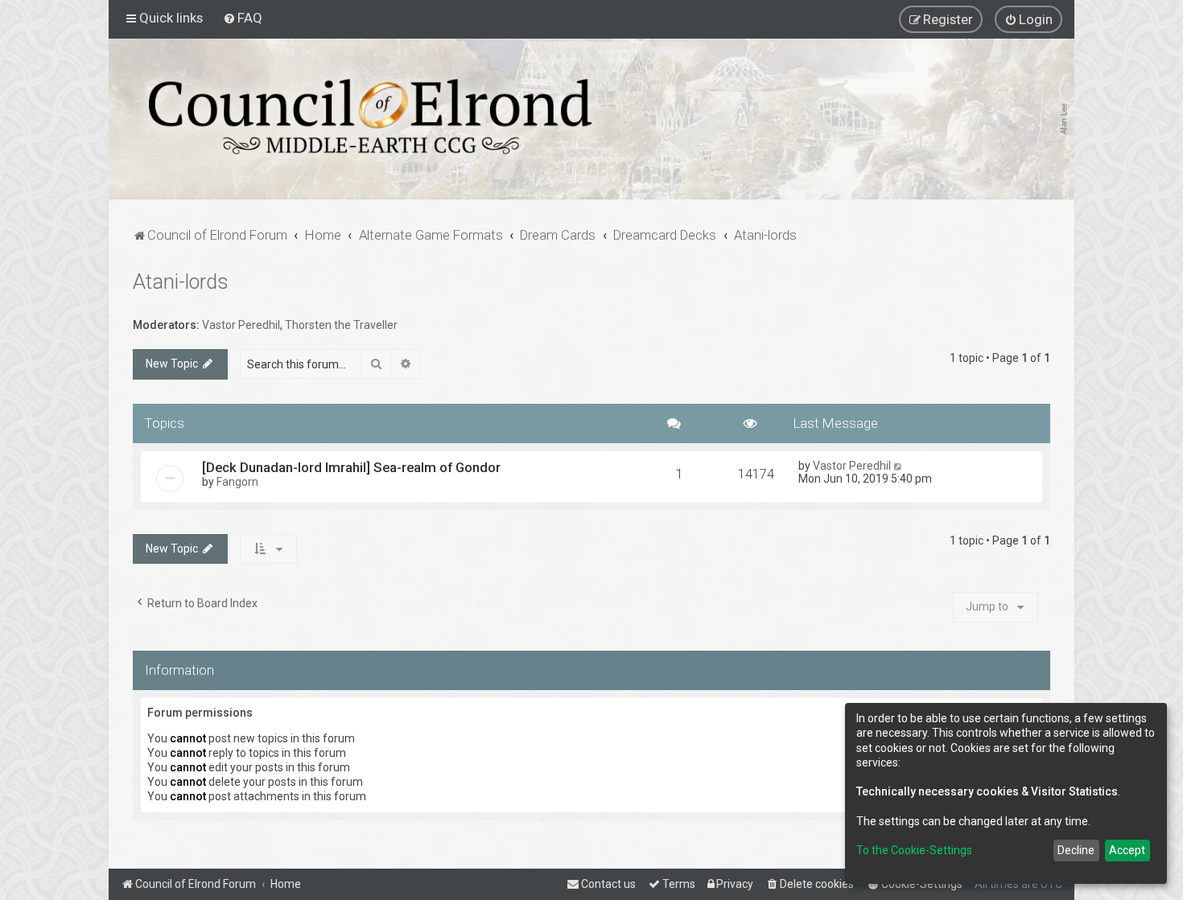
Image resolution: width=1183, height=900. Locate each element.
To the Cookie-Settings (914, 850)
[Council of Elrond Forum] (370, 116)
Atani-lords (181, 282)
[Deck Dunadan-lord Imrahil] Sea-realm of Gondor (351, 467)
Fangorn (237, 481)
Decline (1075, 850)
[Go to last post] (898, 465)
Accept (1127, 850)
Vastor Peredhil (241, 324)
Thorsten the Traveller (341, 324)
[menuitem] (242, 18)
